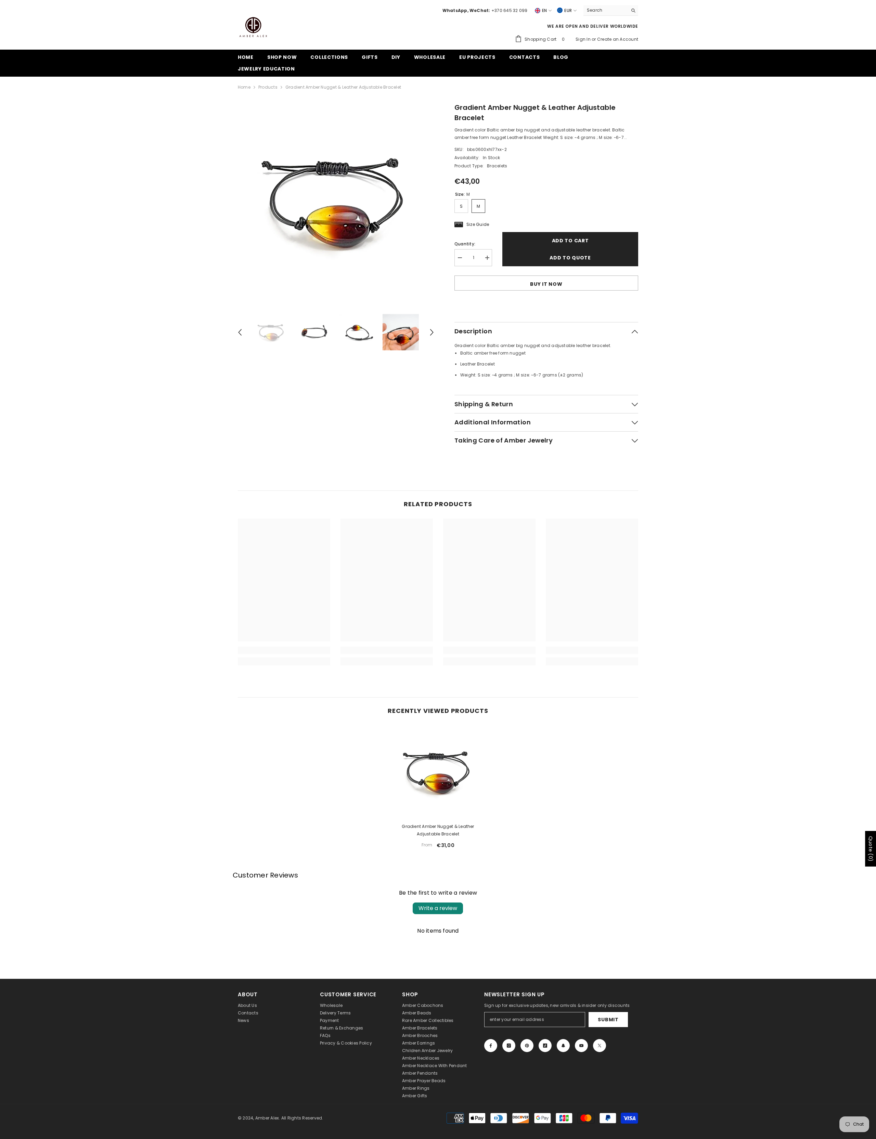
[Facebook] (490, 1045)
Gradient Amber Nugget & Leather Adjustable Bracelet (438, 830)
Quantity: (464, 244)
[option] (336, 200)
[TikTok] (545, 1045)
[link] (284, 650)
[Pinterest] (526, 1045)
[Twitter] (599, 1045)
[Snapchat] (563, 1045)
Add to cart (570, 240)
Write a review (437, 908)
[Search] (610, 10)
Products (268, 87)
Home (244, 87)
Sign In (584, 39)
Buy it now (546, 284)
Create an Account (617, 39)
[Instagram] (508, 1045)
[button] (240, 332)
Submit (608, 1019)
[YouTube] (581, 1045)
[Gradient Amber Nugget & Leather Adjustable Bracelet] (438, 771)
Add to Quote (570, 257)
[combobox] (605, 10)
